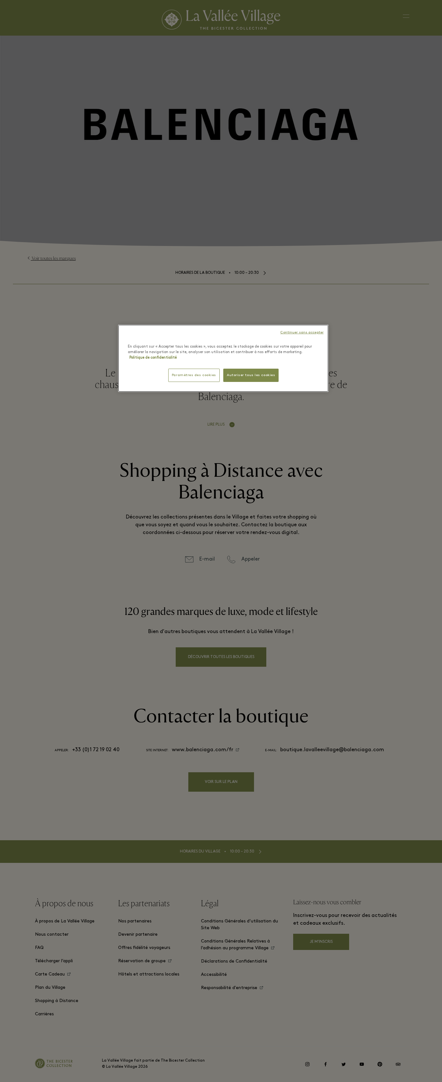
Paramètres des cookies (194, 375)
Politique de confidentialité (153, 358)
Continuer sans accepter (302, 332)
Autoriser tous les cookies (251, 375)
